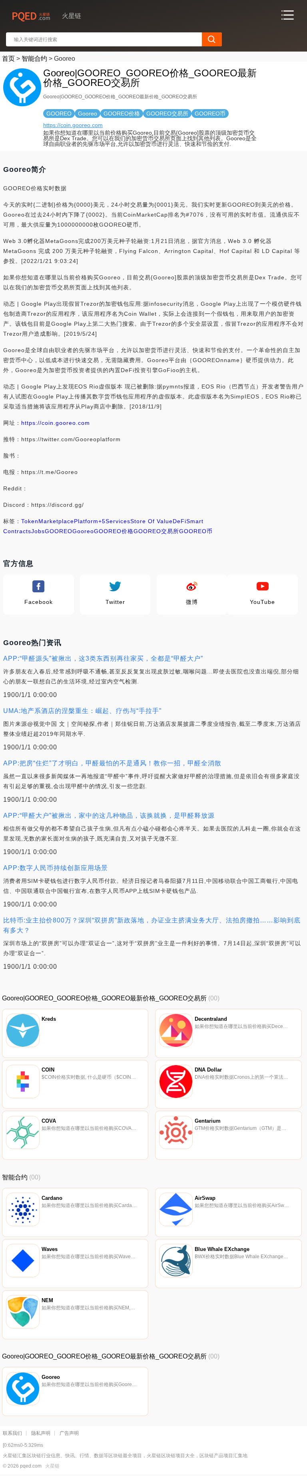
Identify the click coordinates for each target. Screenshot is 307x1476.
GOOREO (58, 531)
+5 (102, 521)
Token (29, 521)
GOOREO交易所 (156, 531)
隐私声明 (40, 1433)
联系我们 (12, 1433)
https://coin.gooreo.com (73, 125)
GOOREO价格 (114, 531)
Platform (86, 521)
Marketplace (56, 521)
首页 (8, 58)
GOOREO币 (196, 531)
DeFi (179, 521)
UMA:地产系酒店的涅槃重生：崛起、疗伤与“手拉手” (82, 710)
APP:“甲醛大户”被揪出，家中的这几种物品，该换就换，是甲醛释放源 (109, 815)
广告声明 (69, 1433)
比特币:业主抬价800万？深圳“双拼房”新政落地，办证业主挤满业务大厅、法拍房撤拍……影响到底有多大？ (152, 925)
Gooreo (83, 531)
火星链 (52, 1466)
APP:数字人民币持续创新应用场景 (55, 867)
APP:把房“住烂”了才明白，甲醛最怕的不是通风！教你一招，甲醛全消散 (112, 763)
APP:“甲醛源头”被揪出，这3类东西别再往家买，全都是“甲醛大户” (103, 658)
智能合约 (34, 58)
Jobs (38, 531)
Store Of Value (151, 521)
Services (118, 521)
